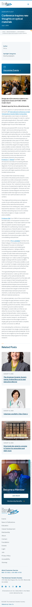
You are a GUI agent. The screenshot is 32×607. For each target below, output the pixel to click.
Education (5, 526)
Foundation (5, 542)
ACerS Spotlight (20, 31)
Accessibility (6, 559)
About (4, 536)
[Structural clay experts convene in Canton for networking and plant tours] (16, 430)
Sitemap (4, 562)
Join (3, 552)
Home (3, 31)
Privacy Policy (6, 556)
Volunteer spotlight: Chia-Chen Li (16, 414)
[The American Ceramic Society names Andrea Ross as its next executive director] (16, 361)
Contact (4, 539)
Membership (6, 532)
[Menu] (29, 4)
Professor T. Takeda (8, 159)
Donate (4, 546)
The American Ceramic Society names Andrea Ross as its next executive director (15, 379)
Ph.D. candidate (15, 241)
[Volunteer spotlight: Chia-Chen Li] (16, 398)
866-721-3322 (6, 572)
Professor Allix (6, 218)
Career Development (8, 529)
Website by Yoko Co (8, 604)
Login (3, 549)
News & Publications (11, 31)
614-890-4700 (17, 572)
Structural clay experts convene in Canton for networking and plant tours (15, 448)
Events (4, 519)
